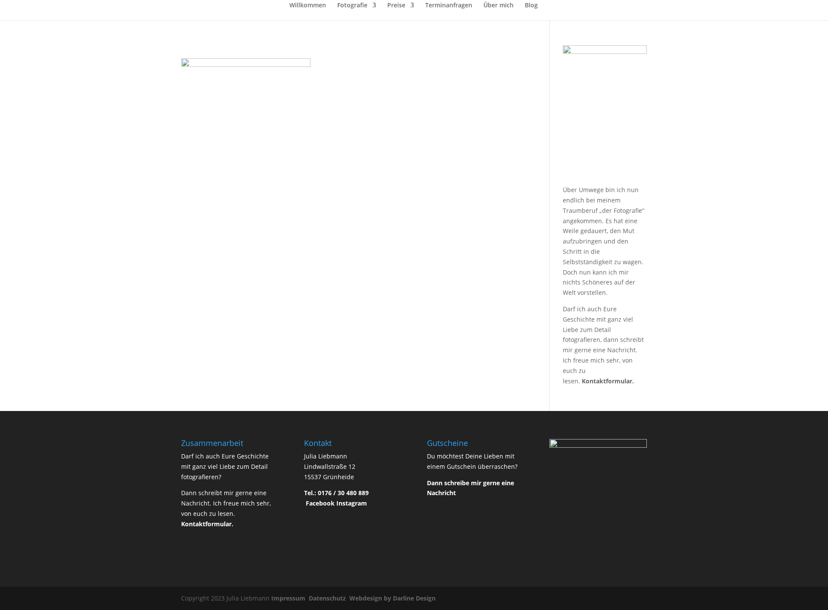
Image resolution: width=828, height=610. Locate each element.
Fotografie (352, 5)
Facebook (320, 503)
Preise (396, 5)
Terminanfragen (448, 5)
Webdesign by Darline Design (393, 598)
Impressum (289, 598)
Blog (531, 5)
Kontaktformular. (608, 381)
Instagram (351, 503)
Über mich (498, 5)
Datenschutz (328, 598)
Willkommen (307, 5)
